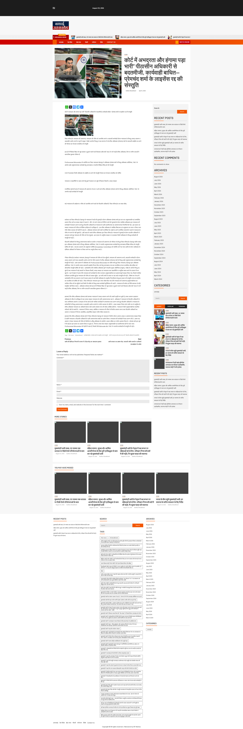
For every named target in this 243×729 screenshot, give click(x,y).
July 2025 (157, 223)
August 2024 (158, 261)
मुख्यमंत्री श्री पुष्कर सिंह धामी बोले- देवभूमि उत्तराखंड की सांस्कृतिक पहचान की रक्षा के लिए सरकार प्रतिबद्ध (121, 690)
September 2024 (159, 258)
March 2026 (158, 194)
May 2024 (157, 272)
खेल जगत (78, 42)
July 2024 (157, 265)
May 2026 (157, 187)
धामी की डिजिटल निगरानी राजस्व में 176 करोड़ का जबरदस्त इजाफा (83, 340)
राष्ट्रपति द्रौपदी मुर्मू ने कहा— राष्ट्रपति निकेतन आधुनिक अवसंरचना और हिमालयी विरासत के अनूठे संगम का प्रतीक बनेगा (121, 699)
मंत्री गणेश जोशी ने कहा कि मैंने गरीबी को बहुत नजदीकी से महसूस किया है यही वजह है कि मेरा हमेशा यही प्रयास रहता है (121, 588)
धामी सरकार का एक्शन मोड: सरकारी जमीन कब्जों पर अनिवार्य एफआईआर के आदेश (124, 341)
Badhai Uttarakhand (131, 90)
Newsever (127, 727)
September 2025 (159, 215)
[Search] (174, 42)
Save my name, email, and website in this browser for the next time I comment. (85, 405)
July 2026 (157, 180)
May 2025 (157, 230)
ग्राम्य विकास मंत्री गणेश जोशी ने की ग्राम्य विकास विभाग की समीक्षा (116, 563)
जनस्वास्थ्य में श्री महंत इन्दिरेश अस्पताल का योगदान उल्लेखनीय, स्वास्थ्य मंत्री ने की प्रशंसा (175, 364)
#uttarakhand (78, 335)
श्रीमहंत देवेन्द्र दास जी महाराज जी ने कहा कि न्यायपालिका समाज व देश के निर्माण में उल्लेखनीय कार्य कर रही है (119, 711)
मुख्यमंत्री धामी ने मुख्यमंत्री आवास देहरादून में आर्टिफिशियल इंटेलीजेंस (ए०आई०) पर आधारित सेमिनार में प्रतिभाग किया (120, 644)
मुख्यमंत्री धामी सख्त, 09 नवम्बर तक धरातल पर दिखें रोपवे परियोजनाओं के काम (94, 37)
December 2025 (159, 205)
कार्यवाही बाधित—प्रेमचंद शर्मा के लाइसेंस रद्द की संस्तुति (96, 335)
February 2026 (159, 198)
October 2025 (158, 212)
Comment (60, 358)
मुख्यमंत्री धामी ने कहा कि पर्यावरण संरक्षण (110, 628)
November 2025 (159, 208)
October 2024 (158, 254)
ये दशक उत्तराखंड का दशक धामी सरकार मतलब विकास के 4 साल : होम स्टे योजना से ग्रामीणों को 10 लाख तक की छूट (120, 694)
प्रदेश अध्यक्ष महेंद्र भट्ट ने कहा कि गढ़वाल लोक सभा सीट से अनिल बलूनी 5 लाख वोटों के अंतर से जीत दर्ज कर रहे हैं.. (121, 574)
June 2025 (157, 226)
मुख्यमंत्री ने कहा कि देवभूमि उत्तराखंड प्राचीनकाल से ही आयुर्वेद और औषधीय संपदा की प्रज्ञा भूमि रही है (120, 661)
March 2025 (158, 237)
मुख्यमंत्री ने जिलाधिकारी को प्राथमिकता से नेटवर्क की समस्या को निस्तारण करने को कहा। (120, 676)
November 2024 (159, 251)
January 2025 (158, 244)
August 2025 (158, 219)
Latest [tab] (159, 306)
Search (156, 108)
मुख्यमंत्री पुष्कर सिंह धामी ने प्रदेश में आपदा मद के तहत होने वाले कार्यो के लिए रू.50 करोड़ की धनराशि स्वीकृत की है (121, 685)
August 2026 (158, 177)
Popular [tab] (170, 306)
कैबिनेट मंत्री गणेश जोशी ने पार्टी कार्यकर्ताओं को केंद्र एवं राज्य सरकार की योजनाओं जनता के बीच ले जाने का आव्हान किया (121, 559)
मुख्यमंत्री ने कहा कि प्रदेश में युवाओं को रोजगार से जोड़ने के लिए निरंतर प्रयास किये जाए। (121, 665)
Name (59, 385)
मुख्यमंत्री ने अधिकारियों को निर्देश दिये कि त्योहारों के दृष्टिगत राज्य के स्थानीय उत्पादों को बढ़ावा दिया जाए (121, 649)
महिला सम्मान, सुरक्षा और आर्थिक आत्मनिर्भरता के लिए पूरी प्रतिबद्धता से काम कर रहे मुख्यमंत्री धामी (143, 37)
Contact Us (111, 42)
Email (59, 391)
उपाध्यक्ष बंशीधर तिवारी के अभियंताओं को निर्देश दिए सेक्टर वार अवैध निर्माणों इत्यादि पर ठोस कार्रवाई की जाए (120, 546)
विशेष (101, 42)
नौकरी (86, 42)
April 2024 (157, 276)
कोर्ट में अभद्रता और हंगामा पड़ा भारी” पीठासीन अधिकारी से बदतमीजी (124, 335)
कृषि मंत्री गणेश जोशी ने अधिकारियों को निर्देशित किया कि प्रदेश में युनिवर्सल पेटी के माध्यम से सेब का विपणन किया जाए (121, 555)
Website (59, 398)
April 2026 (157, 191)
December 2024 (159, 247)
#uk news (71, 335)
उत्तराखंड (61, 42)
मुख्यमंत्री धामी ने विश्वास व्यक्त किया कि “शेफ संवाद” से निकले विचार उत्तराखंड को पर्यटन (121, 613)
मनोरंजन (94, 42)
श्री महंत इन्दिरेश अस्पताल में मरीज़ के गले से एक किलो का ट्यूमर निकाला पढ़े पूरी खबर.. (120, 707)
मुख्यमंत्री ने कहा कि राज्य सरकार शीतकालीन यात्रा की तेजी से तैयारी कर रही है (119, 668)
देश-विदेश (70, 42)
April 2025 (157, 233)
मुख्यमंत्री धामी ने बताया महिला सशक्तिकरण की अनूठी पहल (114, 641)
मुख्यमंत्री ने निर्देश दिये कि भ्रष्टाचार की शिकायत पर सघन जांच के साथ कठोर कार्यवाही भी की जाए (121, 681)
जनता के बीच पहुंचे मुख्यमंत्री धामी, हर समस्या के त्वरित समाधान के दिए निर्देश (176, 353)
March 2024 (158, 279)
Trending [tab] (182, 306)
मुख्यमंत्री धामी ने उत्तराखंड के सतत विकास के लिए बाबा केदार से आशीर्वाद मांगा (118, 621)
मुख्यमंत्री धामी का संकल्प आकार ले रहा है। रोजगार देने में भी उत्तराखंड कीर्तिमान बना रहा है (121, 596)
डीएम (102, 571)
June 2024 (157, 269)
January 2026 (158, 201)
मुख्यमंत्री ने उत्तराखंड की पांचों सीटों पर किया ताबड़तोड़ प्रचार (115, 653)
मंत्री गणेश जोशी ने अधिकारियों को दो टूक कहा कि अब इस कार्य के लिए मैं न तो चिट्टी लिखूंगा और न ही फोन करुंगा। (120, 583)
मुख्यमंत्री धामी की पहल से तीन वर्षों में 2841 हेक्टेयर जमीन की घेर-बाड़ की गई (118, 600)
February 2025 (159, 240)
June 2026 (157, 184)
